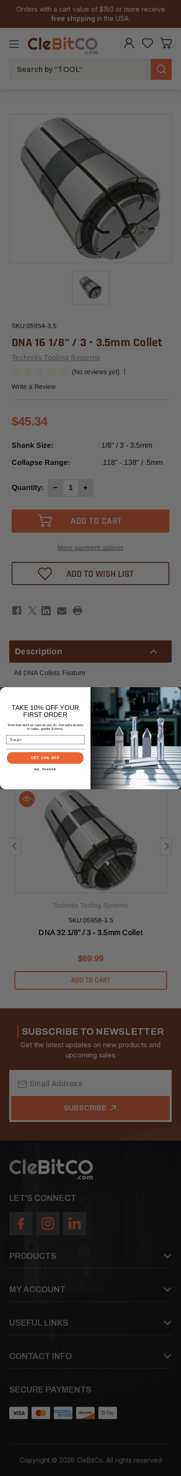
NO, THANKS (45, 768)
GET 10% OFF (45, 757)
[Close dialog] (176, 692)
